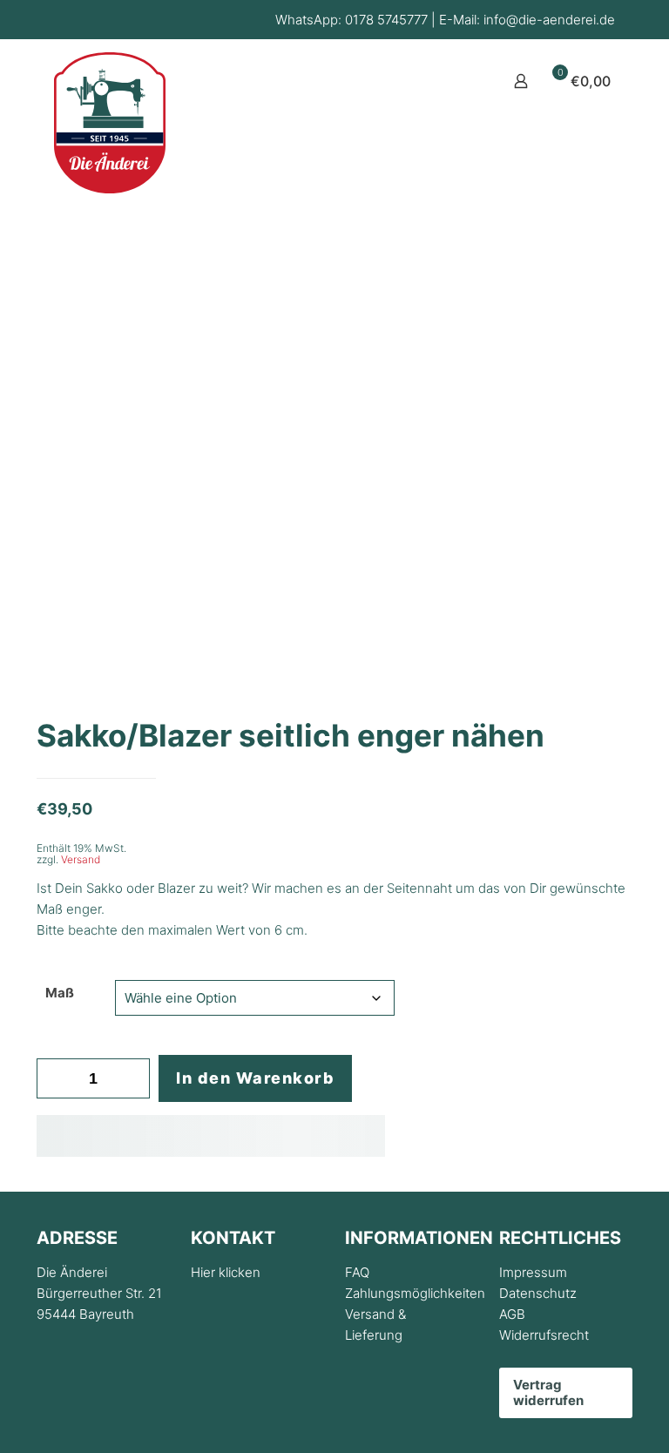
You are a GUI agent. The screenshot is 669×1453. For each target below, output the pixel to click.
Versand (80, 859)
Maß (59, 992)
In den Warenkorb (255, 1078)
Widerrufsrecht (544, 1335)
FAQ (357, 1272)
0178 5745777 (386, 19)
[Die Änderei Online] (110, 122)
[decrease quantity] (56, 1078)
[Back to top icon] (585, 1417)
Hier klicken (225, 1272)
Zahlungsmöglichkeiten (415, 1293)
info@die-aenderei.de (549, 19)
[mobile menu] (460, 81)
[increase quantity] (130, 1078)
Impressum (533, 1272)
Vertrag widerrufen (548, 1392)
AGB (512, 1314)
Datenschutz (538, 1293)
